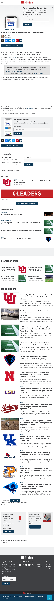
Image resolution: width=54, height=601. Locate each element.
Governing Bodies (6, 220)
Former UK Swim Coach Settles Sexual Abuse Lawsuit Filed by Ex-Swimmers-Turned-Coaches (35, 439)
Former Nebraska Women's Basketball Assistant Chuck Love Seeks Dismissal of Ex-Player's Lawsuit (35, 375)
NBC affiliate (30, 108)
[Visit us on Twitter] (33, 564)
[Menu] (2, 2)
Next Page (15, 500)
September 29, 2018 (39, 73)
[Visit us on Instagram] (23, 564)
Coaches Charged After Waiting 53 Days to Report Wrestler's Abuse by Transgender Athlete (35, 486)
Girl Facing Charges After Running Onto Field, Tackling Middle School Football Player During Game (20, 223)
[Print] (2, 40)
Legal (13, 29)
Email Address (27, 17)
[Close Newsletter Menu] (52, 8)
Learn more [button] (5, 598)
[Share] (6, 40)
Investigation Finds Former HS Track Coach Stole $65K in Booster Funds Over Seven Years (36, 470)
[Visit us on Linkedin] (26, 564)
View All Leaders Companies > (27, 203)
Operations (5, 29)
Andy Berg (7, 35)
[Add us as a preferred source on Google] (20, 40)
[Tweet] (13, 40)
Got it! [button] (50, 597)
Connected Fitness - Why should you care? (11, 214)
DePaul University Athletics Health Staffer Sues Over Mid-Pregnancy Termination (21, 238)
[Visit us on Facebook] (20, 564)
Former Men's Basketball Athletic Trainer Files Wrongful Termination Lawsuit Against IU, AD (36, 407)
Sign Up (27, 24)
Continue (29, 164)
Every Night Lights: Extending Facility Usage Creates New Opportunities (35, 278)
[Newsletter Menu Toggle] (52, 2)
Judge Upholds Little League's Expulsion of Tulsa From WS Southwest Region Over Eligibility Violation (36, 423)
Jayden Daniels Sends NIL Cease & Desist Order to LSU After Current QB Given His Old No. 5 (36, 391)
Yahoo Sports (12, 57)
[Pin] (17, 40)
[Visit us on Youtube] (29, 564)
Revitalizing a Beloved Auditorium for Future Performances (34, 312)
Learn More (8, 531)
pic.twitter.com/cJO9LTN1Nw (14, 71)
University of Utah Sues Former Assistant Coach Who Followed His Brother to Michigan (33, 181)
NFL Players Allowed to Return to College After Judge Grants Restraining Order (21, 230)
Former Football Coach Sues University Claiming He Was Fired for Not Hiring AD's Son (35, 455)
